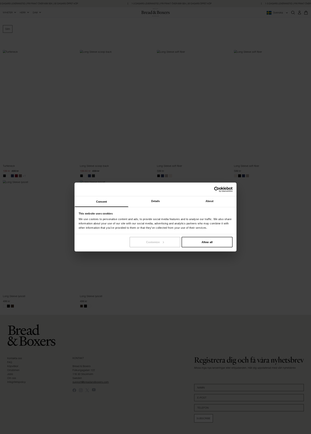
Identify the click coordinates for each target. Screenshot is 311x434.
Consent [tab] (101, 201)
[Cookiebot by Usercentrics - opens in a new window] (217, 189)
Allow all (207, 241)
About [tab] (209, 201)
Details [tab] (155, 201)
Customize (153, 241)
